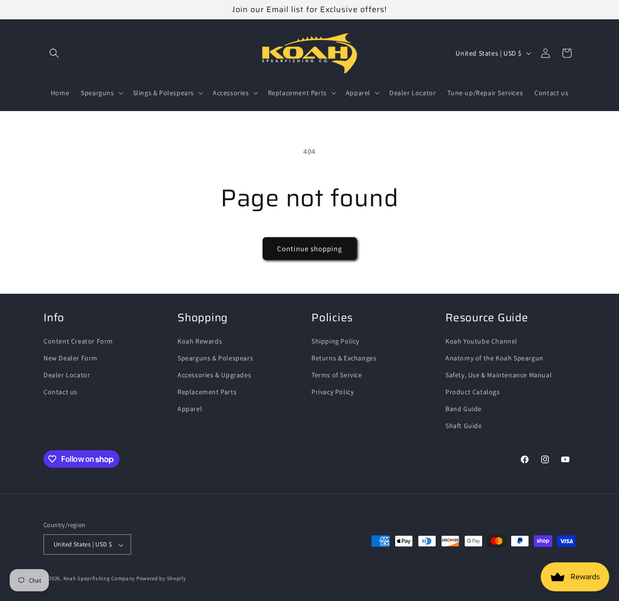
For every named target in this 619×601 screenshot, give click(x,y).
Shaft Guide (463, 426)
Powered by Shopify (161, 578)
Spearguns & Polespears (215, 358)
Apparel (189, 409)
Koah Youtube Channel (481, 341)
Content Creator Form (78, 341)
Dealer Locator (67, 375)
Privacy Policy (332, 392)
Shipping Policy (335, 341)
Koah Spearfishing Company (99, 578)
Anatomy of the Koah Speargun (494, 358)
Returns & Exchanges (343, 358)
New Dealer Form (71, 358)
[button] (54, 53)
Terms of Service (336, 375)
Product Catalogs (472, 392)
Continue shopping (309, 248)
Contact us (60, 392)
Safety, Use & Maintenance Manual (498, 375)
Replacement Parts (206, 392)
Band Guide (463, 409)
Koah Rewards (199, 341)
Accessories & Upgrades (214, 375)
